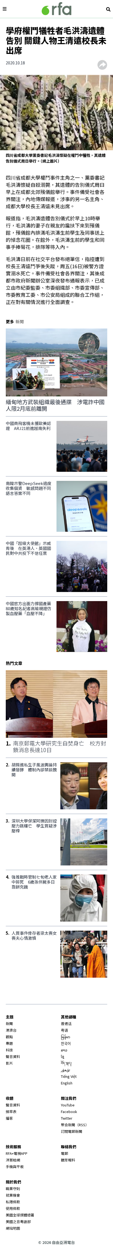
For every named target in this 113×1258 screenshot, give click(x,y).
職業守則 (13, 1188)
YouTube (68, 1105)
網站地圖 (13, 1228)
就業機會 (13, 1195)
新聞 (9, 1023)
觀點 (9, 1036)
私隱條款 (13, 1201)
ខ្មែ (62, 1056)
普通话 (66, 1023)
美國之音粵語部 (18, 1221)
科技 (9, 1050)
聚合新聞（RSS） (75, 1124)
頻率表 (11, 1111)
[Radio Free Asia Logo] (56, 8)
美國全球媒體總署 (20, 1215)
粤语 (64, 1030)
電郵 (64, 1153)
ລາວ (64, 1050)
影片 (9, 1063)
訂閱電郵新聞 (71, 1131)
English (66, 1083)
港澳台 (11, 1030)
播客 (9, 1118)
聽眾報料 (68, 1160)
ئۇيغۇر (65, 1069)
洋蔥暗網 (13, 1160)
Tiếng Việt (69, 1076)
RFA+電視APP (16, 1153)
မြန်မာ (65, 1036)
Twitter (66, 1118)
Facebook (69, 1111)
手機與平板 (15, 1166)
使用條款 (13, 1208)
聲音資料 (13, 1056)
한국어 (66, 1043)
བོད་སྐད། (66, 1063)
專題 (9, 1043)
